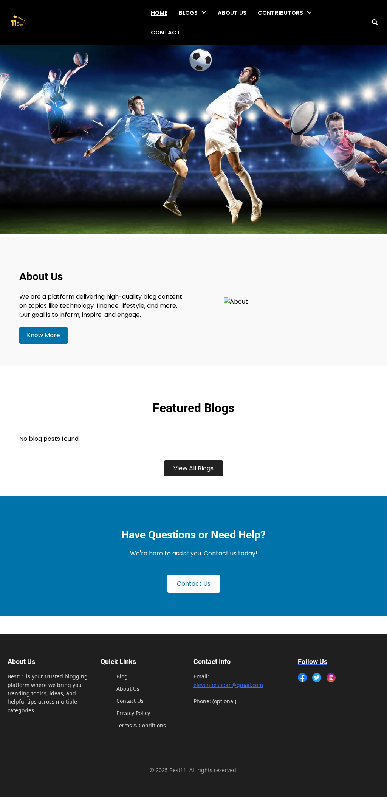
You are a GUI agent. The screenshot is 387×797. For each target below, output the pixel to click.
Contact (165, 32)
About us (232, 13)
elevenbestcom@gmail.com (228, 684)
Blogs (188, 13)
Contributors (280, 13)
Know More (43, 335)
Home (159, 13)
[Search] (375, 22)
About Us (127, 688)
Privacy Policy (133, 712)
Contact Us (194, 583)
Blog (122, 676)
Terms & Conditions (141, 725)
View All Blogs (193, 468)
